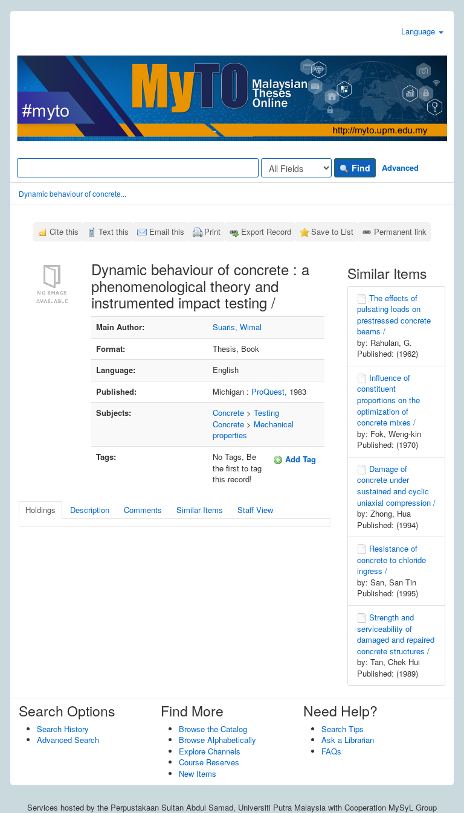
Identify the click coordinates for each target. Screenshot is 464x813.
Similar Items (199, 509)
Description (89, 509)
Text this (113, 231)
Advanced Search (68, 739)
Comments (143, 509)
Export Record (266, 231)
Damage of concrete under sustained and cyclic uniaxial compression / (396, 485)
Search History (63, 729)
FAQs (331, 751)
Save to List (332, 231)
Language (419, 31)
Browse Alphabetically (217, 739)
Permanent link (400, 231)
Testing (266, 412)
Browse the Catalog (213, 729)
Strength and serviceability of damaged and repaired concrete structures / (395, 634)
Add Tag (299, 459)
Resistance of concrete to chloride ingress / (391, 559)
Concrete (228, 412)
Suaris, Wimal (237, 327)
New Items (197, 773)
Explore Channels (209, 751)
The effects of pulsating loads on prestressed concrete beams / (394, 314)
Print (212, 231)
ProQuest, (270, 391)
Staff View (255, 509)
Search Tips (342, 729)
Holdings (40, 509)
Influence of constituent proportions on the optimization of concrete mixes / (388, 400)
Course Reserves (209, 762)
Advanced (400, 167)
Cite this (64, 231)
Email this (166, 231)
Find (359, 168)
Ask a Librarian (347, 739)
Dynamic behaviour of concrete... (72, 193)
